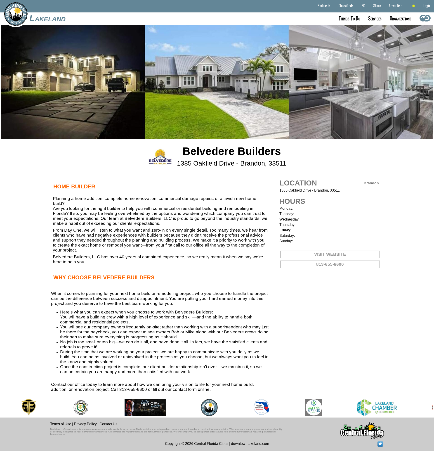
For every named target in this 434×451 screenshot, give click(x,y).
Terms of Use (60, 424)
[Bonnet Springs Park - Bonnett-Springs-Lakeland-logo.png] (304, 407)
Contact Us (108, 424)
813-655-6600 (330, 264)
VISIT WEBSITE (330, 254)
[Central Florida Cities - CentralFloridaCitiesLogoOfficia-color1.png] (200, 407)
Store (377, 5)
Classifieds (346, 5)
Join (412, 5)
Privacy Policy (85, 424)
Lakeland (47, 18)
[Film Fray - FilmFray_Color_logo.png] (20, 407)
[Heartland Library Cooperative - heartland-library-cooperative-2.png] (252, 407)
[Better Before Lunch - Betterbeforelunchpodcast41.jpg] (136, 407)
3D (363, 5)
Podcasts (324, 5)
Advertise (395, 5)
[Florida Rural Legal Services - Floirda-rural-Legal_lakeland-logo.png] (72, 407)
